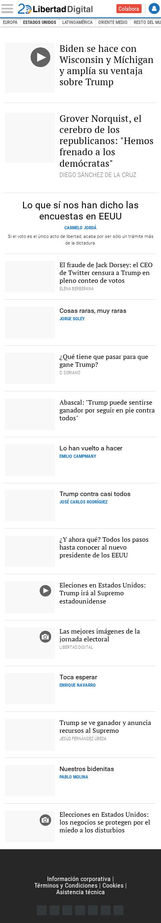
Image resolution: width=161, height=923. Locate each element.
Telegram (106, 910)
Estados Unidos (39, 22)
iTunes (118, 910)
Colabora (128, 8)
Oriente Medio (113, 22)
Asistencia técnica (80, 892)
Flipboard (93, 910)
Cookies (112, 885)
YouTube (80, 910)
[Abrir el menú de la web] (9, 8)
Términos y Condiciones (65, 885)
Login (154, 8)
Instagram (67, 910)
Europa (10, 22)
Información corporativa (79, 879)
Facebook (42, 910)
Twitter (54, 910)
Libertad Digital (61, 8)
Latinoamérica (77, 22)
